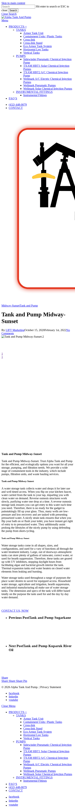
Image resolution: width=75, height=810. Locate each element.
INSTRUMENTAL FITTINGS (34, 777)
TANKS (21, 715)
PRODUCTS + (18, 712)
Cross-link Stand (32, 728)
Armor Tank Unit (33, 718)
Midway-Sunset (10, 305)
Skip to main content (13, 3)
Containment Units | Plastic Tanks (42, 721)
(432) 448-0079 (18, 787)
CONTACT (16, 790)
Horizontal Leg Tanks (35, 735)
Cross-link (29, 725)
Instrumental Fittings (35, 780)
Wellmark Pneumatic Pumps (39, 770)
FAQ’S (13, 784)
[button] (9, 13)
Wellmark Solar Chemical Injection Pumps (47, 774)
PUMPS (21, 741)
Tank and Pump (29, 305)
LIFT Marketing (15, 330)
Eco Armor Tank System (37, 731)
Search (13, 10)
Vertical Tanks (31, 738)
